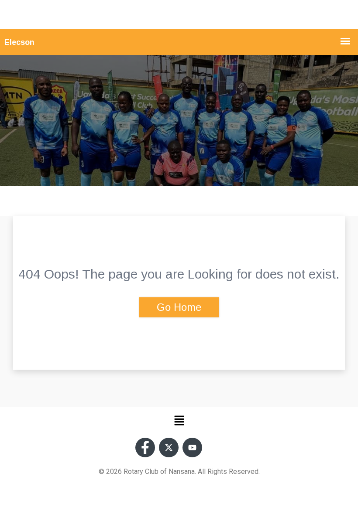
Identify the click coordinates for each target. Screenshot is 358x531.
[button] (179, 420)
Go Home (179, 307)
